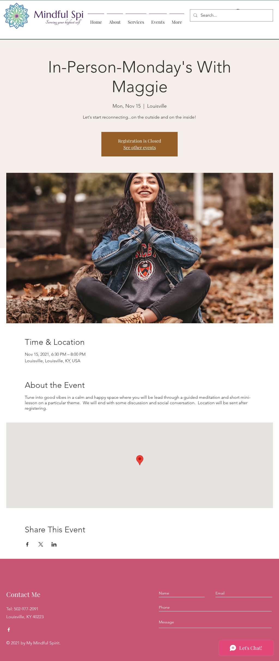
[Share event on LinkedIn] (54, 544)
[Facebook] (8, 629)
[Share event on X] (40, 544)
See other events (139, 147)
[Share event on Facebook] (27, 544)
